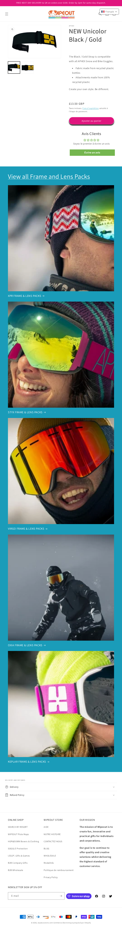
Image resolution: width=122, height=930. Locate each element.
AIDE (46, 827)
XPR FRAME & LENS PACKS (24, 296)
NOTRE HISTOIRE (52, 834)
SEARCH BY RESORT (18, 827)
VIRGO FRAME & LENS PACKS (26, 528)
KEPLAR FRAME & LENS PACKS (27, 761)
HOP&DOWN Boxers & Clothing (23, 841)
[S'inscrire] (60, 896)
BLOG (46, 848)
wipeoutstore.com (45, 923)
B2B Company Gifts (17, 862)
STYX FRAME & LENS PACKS (25, 412)
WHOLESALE (50, 855)
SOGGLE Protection (18, 848)
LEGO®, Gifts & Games (19, 855)
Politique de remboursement (59, 870)
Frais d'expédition (90, 108)
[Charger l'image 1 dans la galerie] (14, 67)
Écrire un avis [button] (92, 152)
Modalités (49, 862)
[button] (6, 13)
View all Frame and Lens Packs (49, 176)
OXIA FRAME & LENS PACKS (25, 645)
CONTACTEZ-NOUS (53, 841)
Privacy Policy (51, 877)
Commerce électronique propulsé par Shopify (72, 923)
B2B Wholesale (15, 870)
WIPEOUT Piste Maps (18, 834)
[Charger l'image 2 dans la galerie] (28, 67)
